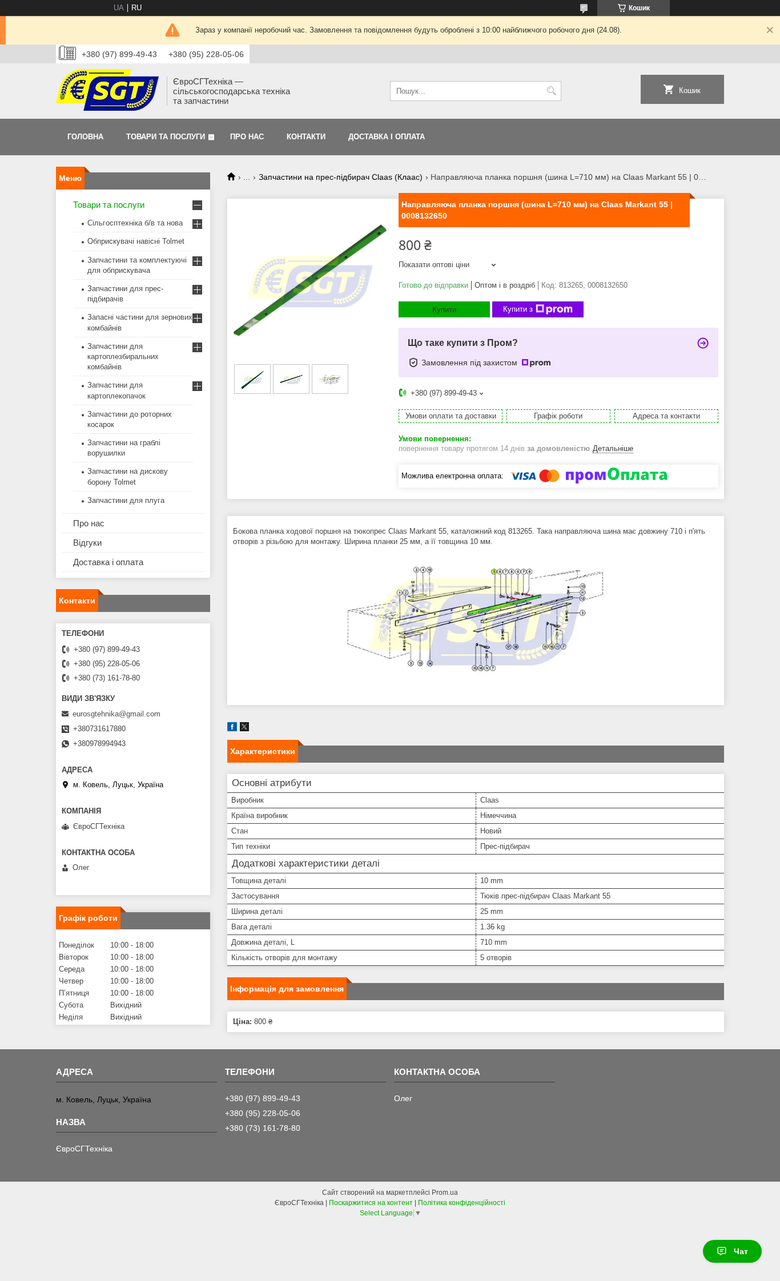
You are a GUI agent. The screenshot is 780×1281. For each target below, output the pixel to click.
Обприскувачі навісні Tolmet (135, 241)
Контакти (306, 136)
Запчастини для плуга (125, 500)
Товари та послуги (165, 136)
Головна (85, 136)
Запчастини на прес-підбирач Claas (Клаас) (341, 177)
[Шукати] (551, 91)
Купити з (518, 309)
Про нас (247, 136)
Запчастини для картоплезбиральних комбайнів (123, 356)
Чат (741, 1251)
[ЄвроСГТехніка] (107, 91)
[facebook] (232, 728)
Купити (444, 309)
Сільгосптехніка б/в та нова (135, 223)
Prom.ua (445, 1193)
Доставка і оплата (386, 136)
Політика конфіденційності (461, 1203)
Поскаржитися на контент (371, 1203)
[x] (244, 728)
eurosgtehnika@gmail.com (116, 714)
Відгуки (87, 542)
